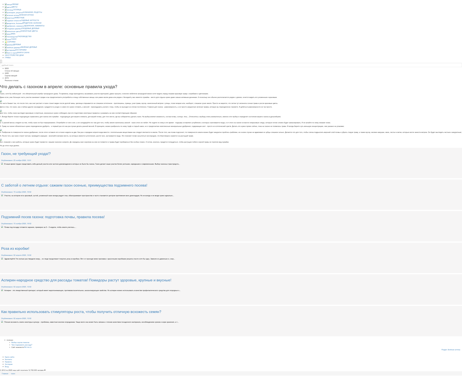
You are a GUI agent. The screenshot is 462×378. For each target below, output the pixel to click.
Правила (8, 361)
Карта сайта (9, 357)
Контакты (8, 359)
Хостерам (9, 364)
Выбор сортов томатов (20, 342)
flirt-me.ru (28, 347)
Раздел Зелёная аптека (451, 349)
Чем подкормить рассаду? (21, 345)
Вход (7, 366)
